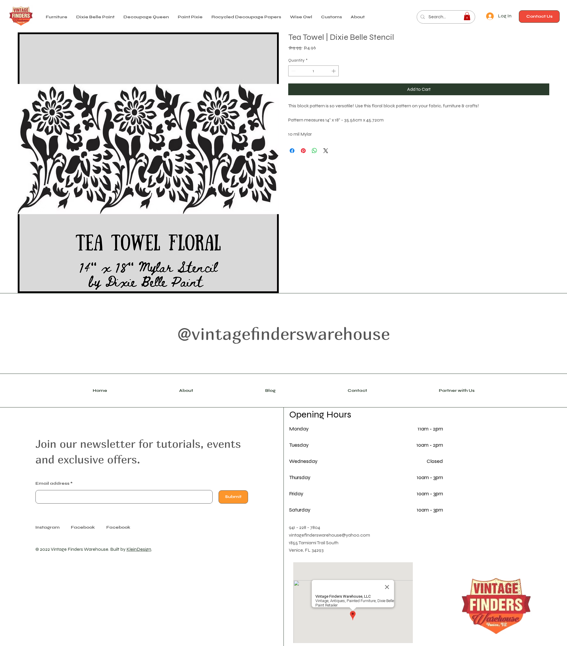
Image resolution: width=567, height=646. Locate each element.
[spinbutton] (313, 71)
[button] (95, 17)
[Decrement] (292, 71)
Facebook (118, 527)
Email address (52, 483)
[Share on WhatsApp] (314, 150)
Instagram (47, 527)
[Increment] (334, 71)
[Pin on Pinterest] (303, 150)
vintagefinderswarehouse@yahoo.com (329, 535)
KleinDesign (138, 549)
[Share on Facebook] (292, 150)
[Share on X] (325, 150)
